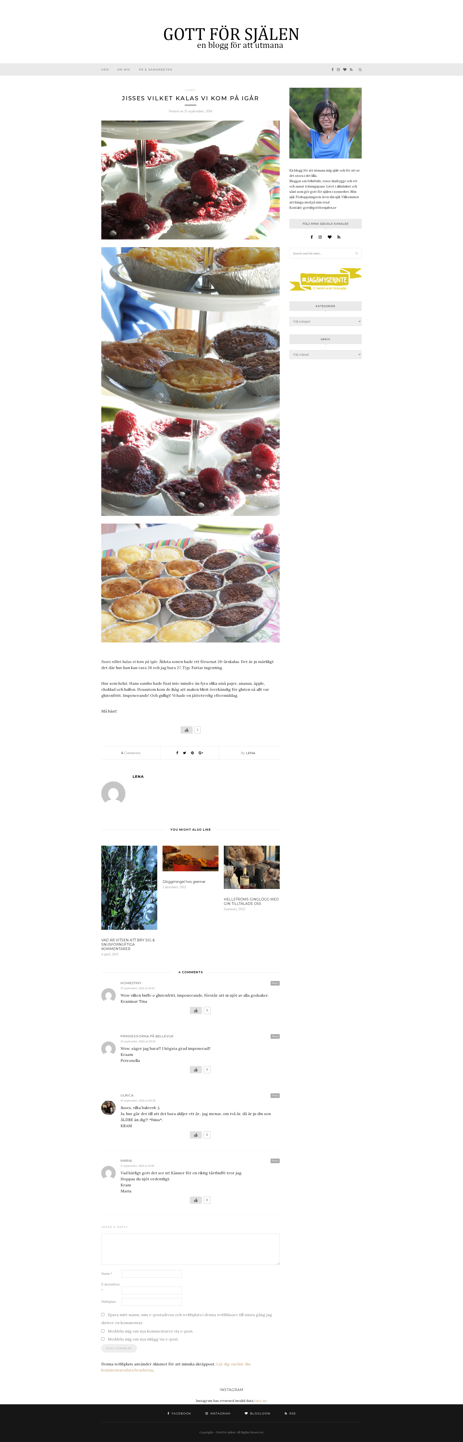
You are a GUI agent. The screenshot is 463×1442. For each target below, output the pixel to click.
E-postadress (110, 1287)
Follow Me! (260, 1401)
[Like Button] (187, 730)
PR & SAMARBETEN (155, 69)
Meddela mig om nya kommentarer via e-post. (151, 1331)
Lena (250, 753)
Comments (131, 753)
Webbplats (108, 1302)
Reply (275, 983)
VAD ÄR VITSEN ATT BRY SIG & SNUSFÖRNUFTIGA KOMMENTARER (128, 944)
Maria (126, 1160)
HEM (105, 69)
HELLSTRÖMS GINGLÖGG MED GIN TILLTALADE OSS (251, 901)
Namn (106, 1274)
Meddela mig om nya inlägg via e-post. (143, 1339)
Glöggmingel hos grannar (184, 882)
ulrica (127, 1095)
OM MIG (123, 69)
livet (191, 90)
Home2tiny (131, 983)
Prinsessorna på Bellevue (147, 1036)
